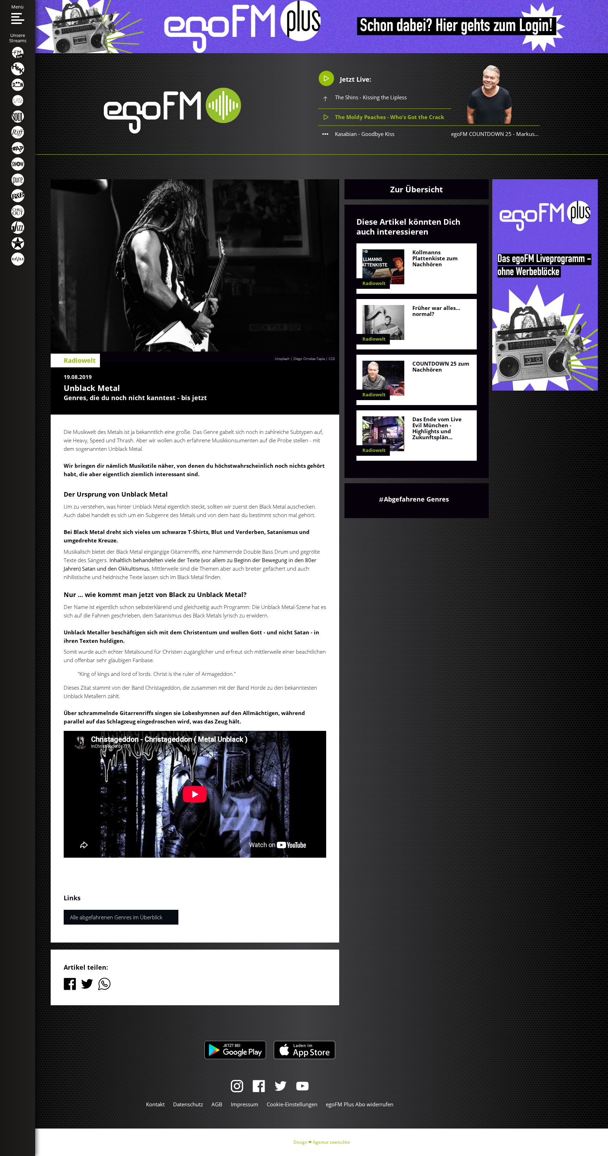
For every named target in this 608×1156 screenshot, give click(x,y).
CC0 (332, 358)
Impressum (244, 1104)
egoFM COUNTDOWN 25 (481, 133)
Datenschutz (188, 1104)
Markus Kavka (533, 133)
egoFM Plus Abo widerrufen (359, 1104)
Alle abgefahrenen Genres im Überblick (116, 917)
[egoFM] (172, 131)
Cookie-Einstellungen (292, 1104)
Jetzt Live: (354, 79)
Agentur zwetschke (331, 1142)
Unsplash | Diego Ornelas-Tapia (300, 358)
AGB (216, 1104)
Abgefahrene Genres (416, 499)
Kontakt (155, 1104)
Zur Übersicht (416, 189)
